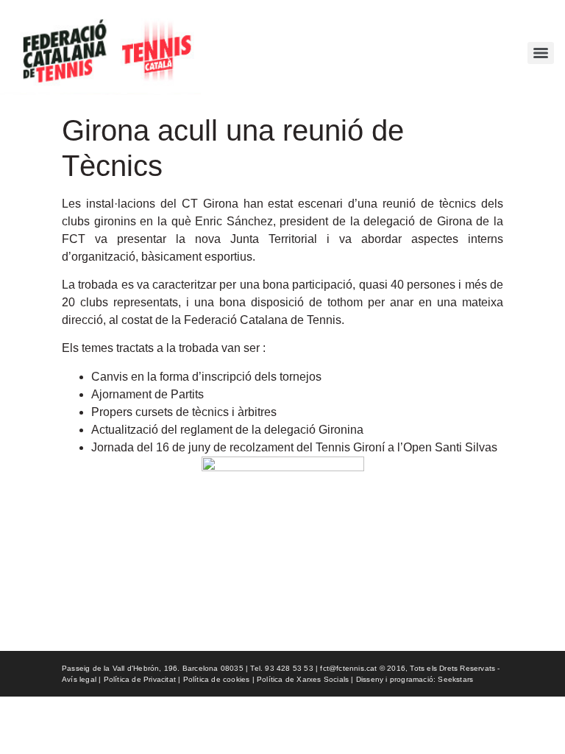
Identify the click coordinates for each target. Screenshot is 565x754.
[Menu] (540, 53)
